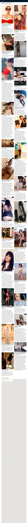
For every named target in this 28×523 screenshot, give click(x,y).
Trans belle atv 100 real (6, 115)
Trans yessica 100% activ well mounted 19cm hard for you (19, 353)
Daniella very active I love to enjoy (19, 129)
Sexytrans (16, 223)
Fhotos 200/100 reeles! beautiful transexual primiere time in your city (7, 25)
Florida (11, 2)
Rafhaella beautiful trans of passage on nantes (19, 326)
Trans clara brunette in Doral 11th (7, 272)
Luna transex (4, 147)
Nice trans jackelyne (18, 306)
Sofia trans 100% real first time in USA (7, 308)
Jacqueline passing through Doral (7, 81)
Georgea (16, 57)
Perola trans (16, 191)
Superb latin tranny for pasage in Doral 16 (20, 281)
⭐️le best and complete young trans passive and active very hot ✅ (20, 248)
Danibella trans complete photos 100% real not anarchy (19, 107)
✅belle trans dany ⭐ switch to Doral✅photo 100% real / (20, 31)
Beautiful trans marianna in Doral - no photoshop (7, 181)
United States (8, 2)
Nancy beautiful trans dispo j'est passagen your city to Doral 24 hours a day (7, 52)
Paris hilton (16, 159)
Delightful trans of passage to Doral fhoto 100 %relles (7, 240)
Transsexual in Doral (5, 369)
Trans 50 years (4, 221)
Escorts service (4, 2)
